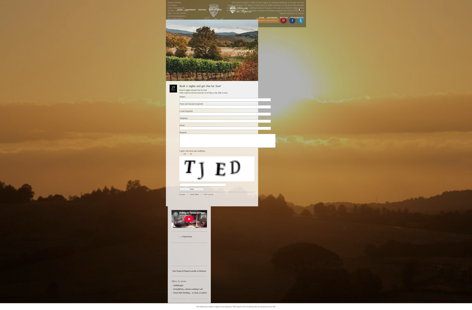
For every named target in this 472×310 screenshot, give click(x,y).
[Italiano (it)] (299, 9)
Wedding (202, 10)
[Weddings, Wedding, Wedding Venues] (189, 249)
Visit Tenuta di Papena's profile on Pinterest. (189, 271)
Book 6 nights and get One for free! (200, 86)
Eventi (192, 194)
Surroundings (215, 10)
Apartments (190, 10)
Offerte (197, 194)
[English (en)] (296, 9)
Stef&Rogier (178, 285)
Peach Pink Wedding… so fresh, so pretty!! (190, 293)
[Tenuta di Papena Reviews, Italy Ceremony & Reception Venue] (189, 257)
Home (180, 10)
